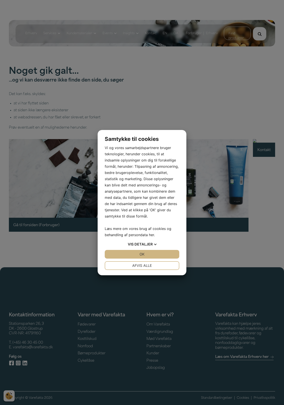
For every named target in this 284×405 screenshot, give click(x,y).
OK (142, 254)
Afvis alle (142, 265)
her (151, 235)
